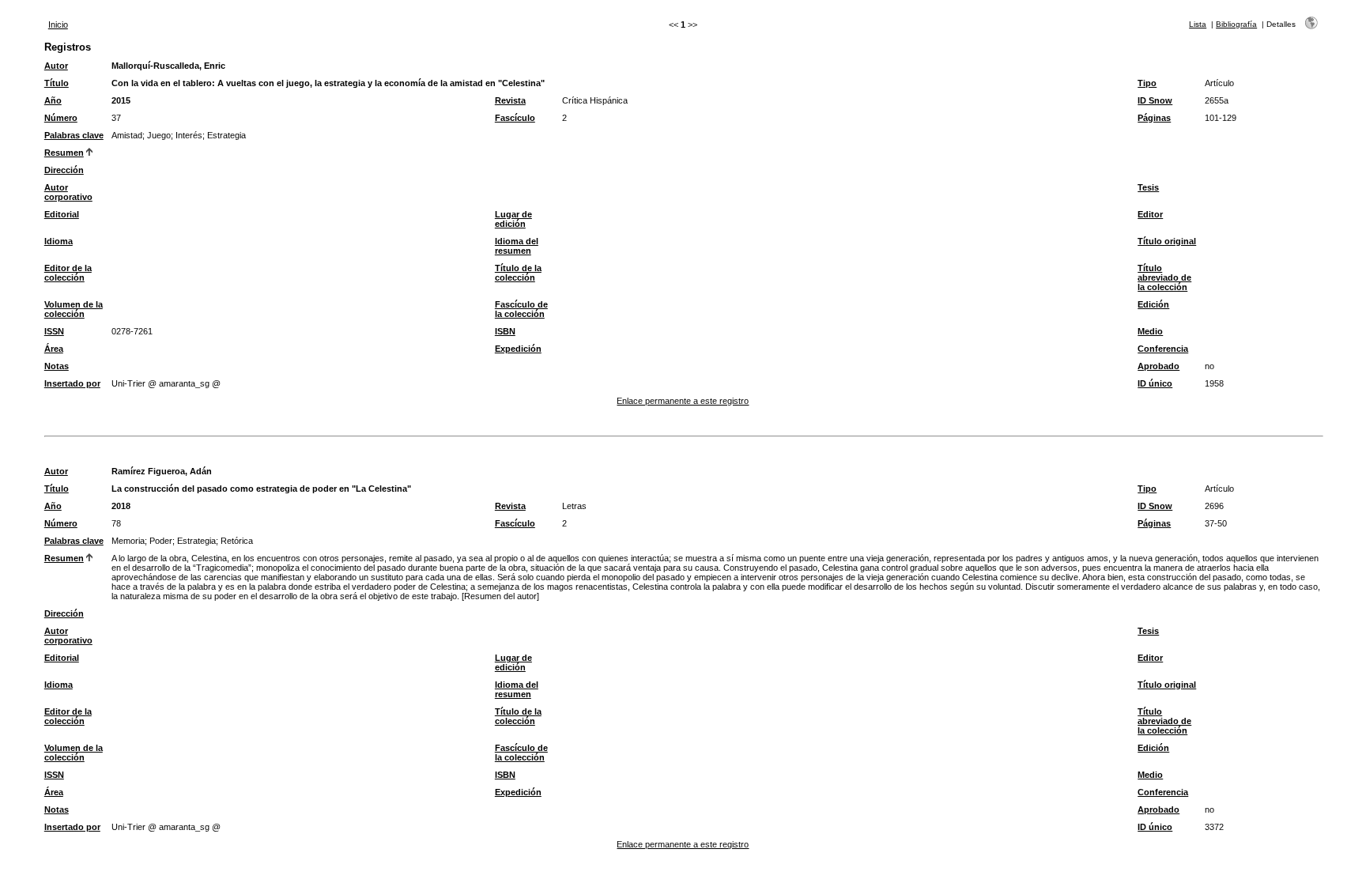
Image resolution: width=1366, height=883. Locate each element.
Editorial (61, 214)
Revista (510, 100)
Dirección (64, 170)
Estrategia (226, 135)
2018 (120, 506)
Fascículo (515, 118)
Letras (574, 506)
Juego (159, 135)
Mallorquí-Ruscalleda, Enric (168, 65)
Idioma (58, 241)
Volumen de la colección (73, 309)
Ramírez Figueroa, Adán (161, 471)
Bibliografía (1236, 24)
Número (60, 118)
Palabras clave (74, 135)
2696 (1214, 506)
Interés (188, 135)
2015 (120, 100)
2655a (1216, 100)
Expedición (518, 348)
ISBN (505, 331)
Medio (1150, 331)
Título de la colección (518, 272)
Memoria (128, 540)
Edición (1153, 304)
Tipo (1147, 83)
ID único (1155, 383)
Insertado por (72, 383)
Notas (56, 366)
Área (53, 348)
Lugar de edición (513, 218)
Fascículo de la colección (521, 309)
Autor (56, 65)
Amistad (126, 135)
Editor (1150, 214)
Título (56, 83)
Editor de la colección (68, 272)
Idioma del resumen (516, 245)
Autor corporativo (68, 192)
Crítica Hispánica (595, 100)
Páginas (1154, 118)
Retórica (237, 540)
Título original (1167, 241)
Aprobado (1158, 366)
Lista (1197, 24)
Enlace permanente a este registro (683, 401)
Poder (160, 540)
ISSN (54, 331)
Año (53, 100)
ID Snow (1155, 100)
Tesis (1148, 187)
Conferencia (1163, 348)
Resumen (64, 152)
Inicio (58, 24)
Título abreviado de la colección (1164, 277)
